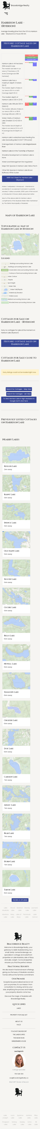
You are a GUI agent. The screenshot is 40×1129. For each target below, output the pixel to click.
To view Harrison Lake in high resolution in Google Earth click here (18, 399)
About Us (18, 1021)
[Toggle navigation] (6, 13)
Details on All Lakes (20, 900)
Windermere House (19, 1041)
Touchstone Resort (19, 1031)
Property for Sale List (18, 1015)
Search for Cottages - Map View (19, 389)
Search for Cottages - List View (19, 394)
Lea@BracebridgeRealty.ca (19, 1078)
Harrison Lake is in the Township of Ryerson (18, 151)
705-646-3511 (18, 1074)
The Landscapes (19, 1034)
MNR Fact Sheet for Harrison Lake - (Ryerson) (20, 178)
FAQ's (19, 1025)
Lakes (19, 1008)
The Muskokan (18, 1038)
